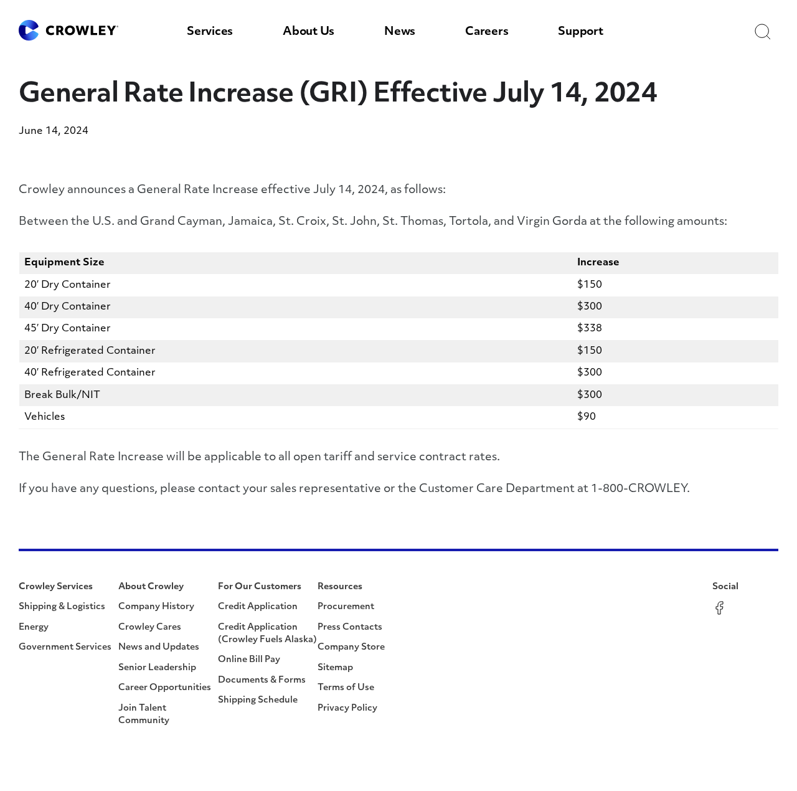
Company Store (351, 647)
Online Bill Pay (249, 660)
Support (580, 32)
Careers (486, 32)
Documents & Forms (262, 680)
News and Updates (158, 647)
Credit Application (258, 607)
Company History (156, 607)
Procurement (346, 607)
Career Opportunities (164, 688)
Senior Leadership (157, 668)
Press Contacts (350, 627)
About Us (308, 32)
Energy (34, 627)
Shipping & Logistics (62, 607)
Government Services (65, 647)
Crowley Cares (149, 627)
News (399, 32)
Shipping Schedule (258, 700)
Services (210, 32)
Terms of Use (346, 688)
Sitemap (335, 668)
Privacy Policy (347, 708)
